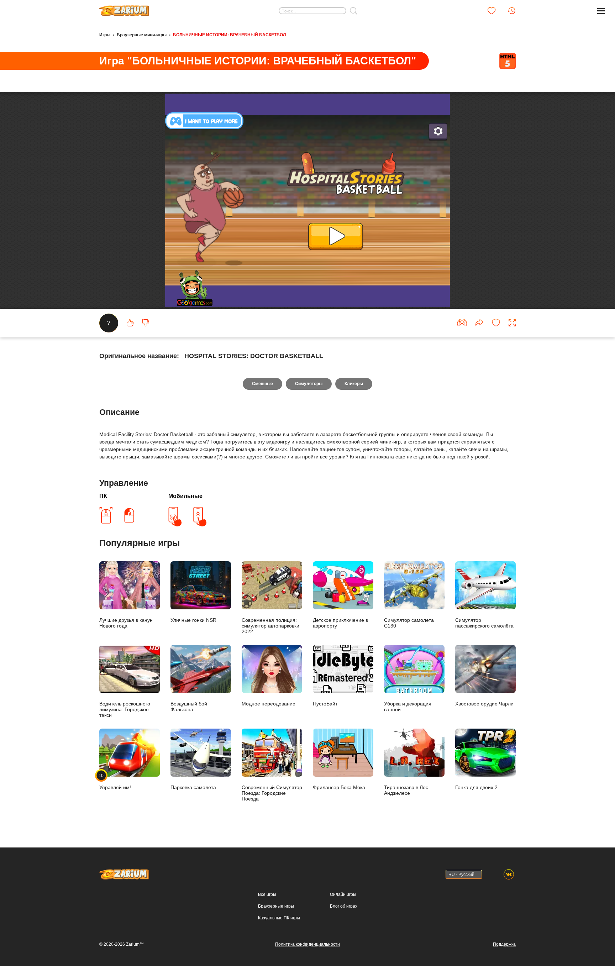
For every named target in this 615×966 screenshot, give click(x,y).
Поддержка (504, 944)
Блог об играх (343, 906)
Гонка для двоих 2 (476, 787)
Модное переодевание (268, 704)
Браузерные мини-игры (142, 34)
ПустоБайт (325, 704)
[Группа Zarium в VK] (509, 874)
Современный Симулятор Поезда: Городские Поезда (272, 793)
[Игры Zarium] (124, 8)
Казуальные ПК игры (279, 917)
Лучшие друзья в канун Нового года (126, 623)
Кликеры (354, 383)
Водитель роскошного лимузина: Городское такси (124, 709)
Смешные (262, 383)
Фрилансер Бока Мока (339, 787)
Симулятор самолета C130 (409, 623)
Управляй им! (115, 781)
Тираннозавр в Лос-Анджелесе (407, 790)
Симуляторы (308, 383)
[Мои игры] (491, 11)
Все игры (267, 894)
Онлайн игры (343, 894)
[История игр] (511, 11)
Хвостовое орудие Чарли (484, 704)
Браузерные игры (276, 906)
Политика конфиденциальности (307, 944)
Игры (104, 34)
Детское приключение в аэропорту (340, 623)
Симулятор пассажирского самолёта (484, 623)
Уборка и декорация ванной (407, 706)
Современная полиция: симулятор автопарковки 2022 (270, 625)
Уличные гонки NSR (193, 620)
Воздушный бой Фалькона (188, 706)
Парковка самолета (193, 787)
